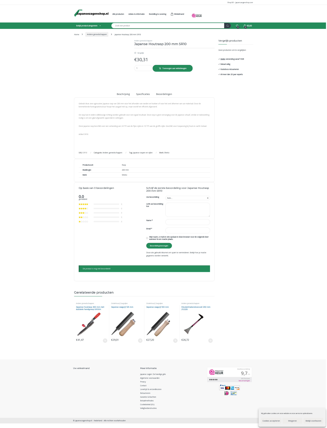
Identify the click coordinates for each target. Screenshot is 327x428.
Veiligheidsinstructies (148, 408)
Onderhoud (115, 303)
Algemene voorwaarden (150, 378)
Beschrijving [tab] (123, 94)
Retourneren (145, 393)
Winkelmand (179, 14)
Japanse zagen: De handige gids (153, 374)
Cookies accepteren (271, 420)
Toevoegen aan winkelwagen (174, 68)
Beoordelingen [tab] (164, 94)
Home (76, 34)
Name (149, 220)
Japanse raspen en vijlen (143, 152)
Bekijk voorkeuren (313, 420)
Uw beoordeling (152, 197)
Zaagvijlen (124, 303)
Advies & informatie (136, 14)
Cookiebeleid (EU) (147, 404)
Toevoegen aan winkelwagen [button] (102, 340)
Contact (143, 385)
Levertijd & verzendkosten (150, 389)
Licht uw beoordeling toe (154, 205)
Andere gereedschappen (97, 34)
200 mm (125, 170)
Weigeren (292, 420)
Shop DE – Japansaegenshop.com (240, 2)
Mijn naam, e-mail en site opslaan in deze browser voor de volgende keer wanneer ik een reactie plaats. (179, 238)
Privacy (143, 381)
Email (149, 229)
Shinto (166, 152)
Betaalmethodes (147, 400)
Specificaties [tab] (143, 94)
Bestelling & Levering (157, 14)
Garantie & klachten (148, 397)
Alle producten (118, 14)
